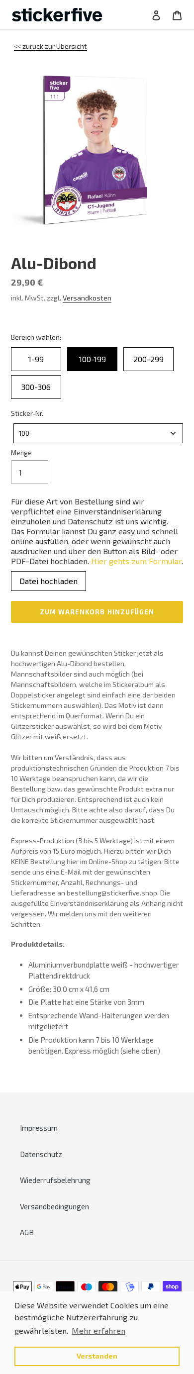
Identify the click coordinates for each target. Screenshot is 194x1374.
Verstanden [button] (97, 1356)
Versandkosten (87, 298)
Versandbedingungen (54, 1206)
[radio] (36, 359)
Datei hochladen (48, 581)
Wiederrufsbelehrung (55, 1180)
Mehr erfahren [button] (98, 1330)
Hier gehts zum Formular (136, 561)
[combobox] (98, 433)
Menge (21, 453)
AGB (27, 1232)
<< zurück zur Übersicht (50, 46)
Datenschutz (41, 1154)
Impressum (39, 1127)
